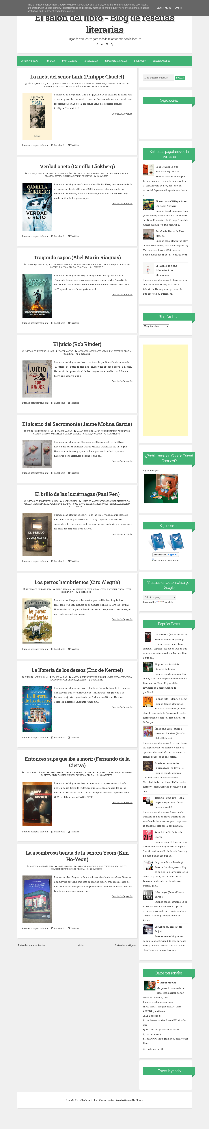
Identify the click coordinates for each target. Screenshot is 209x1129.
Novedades (140, 61)
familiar (27, 504)
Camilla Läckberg (109, 173)
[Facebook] (97, 44)
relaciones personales (108, 504)
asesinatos (93, 173)
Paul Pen (48, 504)
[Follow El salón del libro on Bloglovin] (165, 555)
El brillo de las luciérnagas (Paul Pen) (77, 494)
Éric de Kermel (89, 677)
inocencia (38, 504)
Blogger (139, 1100)
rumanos (86, 433)
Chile (89, 589)
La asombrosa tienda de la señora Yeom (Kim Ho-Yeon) (77, 856)
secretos (87, 176)
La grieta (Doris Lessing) (169, 862)
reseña (77, 86)
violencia (82, 267)
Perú (128, 589)
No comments (102, 86)
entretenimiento (120, 501)
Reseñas (50, 61)
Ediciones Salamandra (93, 83)
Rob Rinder (68, 354)
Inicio (80, 945)
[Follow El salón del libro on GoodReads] (165, 560)
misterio (67, 176)
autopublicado (106, 264)
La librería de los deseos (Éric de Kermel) (77, 670)
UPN (72, 592)
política (63, 267)
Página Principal (29, 61)
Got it (178, 7)
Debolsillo (104, 501)
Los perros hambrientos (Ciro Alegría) (77, 582)
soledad (86, 86)
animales (81, 589)
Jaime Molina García (61, 433)
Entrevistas (91, 61)
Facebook (59, 145)
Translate (167, 602)
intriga (58, 176)
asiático (91, 866)
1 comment (102, 176)
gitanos (46, 433)
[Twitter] (101, 44)
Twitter (74, 145)
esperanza (112, 83)
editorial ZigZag (116, 589)
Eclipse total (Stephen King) (171, 698)
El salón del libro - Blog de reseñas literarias (104, 23)
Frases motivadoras (116, 61)
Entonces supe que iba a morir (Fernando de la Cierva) (77, 762)
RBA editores (116, 351)
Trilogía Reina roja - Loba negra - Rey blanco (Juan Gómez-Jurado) (169, 802)
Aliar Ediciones (85, 431)
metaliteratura (123, 677)
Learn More (164, 7)
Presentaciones (161, 61)
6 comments (97, 679)
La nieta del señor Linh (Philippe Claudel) (77, 76)
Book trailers (69, 61)
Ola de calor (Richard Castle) (171, 634)
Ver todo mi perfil (153, 1049)
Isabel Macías (168, 982)
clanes (37, 433)
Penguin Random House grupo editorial (74, 504)
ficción (102, 677)
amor (78, 83)
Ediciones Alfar (91, 772)
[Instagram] (106, 44)
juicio (105, 351)
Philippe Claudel (63, 86)
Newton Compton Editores (63, 679)
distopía (54, 267)
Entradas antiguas (125, 945)
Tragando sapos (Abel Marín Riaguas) (77, 257)
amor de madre (109, 431)
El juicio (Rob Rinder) (77, 344)
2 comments (113, 433)
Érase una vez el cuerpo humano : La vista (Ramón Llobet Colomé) (170, 733)
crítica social (122, 264)
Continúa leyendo (122, 113)
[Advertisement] (165, 390)
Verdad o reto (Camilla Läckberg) (77, 166)
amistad (81, 173)
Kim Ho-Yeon (121, 866)
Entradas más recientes (31, 945)
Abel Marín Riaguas (87, 264)
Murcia (71, 775)
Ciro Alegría (99, 589)
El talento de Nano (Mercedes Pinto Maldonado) (166, 270)
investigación (59, 775)
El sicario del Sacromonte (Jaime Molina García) (77, 424)
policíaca (81, 775)
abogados (83, 351)
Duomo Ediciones (105, 866)
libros (110, 677)
